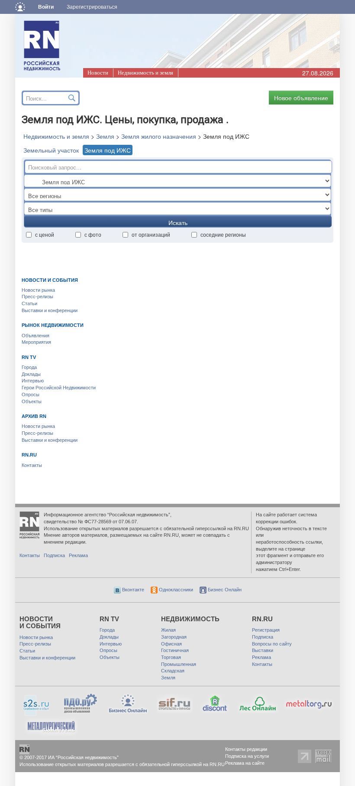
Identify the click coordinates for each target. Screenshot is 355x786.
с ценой (44, 234)
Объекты (32, 401)
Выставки (262, 650)
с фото (92, 234)
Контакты (32, 465)
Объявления (35, 335)
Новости (97, 72)
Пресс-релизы (37, 296)
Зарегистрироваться (92, 7)
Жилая (168, 630)
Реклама (78, 555)
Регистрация (266, 630)
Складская (172, 670)
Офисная (171, 643)
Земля (105, 136)
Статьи (29, 303)
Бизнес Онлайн (224, 589)
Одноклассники (175, 589)
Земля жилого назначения (158, 136)
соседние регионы (223, 234)
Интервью (33, 380)
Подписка (54, 555)
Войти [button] (46, 7)
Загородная (174, 636)
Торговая (171, 657)
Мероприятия (36, 342)
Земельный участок (51, 150)
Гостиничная (175, 650)
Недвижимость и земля (145, 72)
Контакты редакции (246, 749)
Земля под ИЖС (107, 150)
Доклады (31, 374)
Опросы (30, 394)
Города (29, 367)
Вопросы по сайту (272, 643)
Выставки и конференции (49, 310)
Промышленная (178, 664)
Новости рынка (38, 290)
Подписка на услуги (247, 756)
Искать (177, 222)
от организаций (151, 234)
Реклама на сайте (245, 763)
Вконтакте (132, 589)
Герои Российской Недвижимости (59, 387)
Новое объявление (301, 97)
